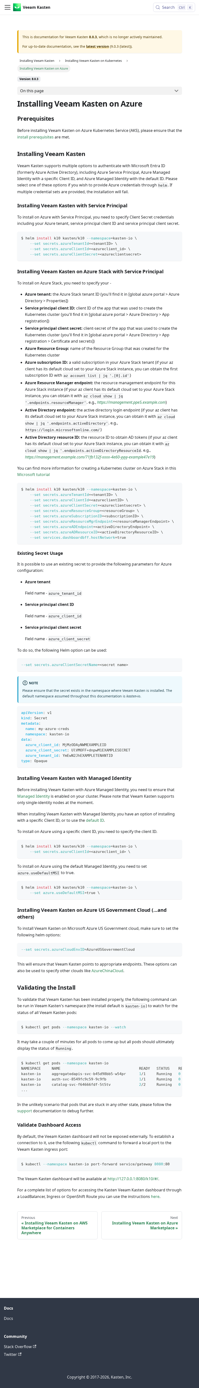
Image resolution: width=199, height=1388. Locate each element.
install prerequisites (35, 137)
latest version (97, 46)
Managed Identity (33, 796)
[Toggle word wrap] (167, 1063)
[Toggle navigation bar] (7, 7)
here (155, 1196)
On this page (32, 90)
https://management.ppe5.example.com (131, 402)
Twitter (10, 1354)
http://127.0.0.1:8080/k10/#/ (133, 1178)
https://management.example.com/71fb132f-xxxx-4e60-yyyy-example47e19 (89, 457)
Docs (8, 1318)
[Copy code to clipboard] (176, 238)
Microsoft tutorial (33, 474)
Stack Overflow (18, 1346)
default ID (95, 820)
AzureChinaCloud (107, 970)
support (24, 1111)
